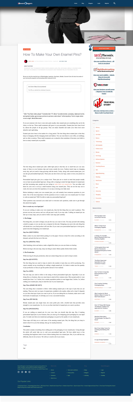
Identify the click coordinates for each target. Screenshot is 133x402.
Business (98, 162)
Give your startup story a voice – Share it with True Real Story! (104, 112)
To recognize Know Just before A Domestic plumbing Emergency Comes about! (103, 250)
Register (107, 3)
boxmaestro (98, 230)
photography (99, 145)
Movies (97, 152)
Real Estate (99, 180)
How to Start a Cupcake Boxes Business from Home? (102, 273)
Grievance (53, 375)
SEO (97, 169)
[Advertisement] (54, 153)
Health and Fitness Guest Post (34, 387)
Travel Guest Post (22, 385)
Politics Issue (99, 148)
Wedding (98, 177)
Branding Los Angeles (100, 342)
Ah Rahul (97, 334)
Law (97, 187)
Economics (98, 198)
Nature (97, 138)
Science (98, 201)
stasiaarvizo (98, 254)
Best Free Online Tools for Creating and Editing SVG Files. (102, 329)
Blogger (97, 220)
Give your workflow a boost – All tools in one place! (104, 62)
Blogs (85, 370)
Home (75, 3)
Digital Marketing (100, 173)
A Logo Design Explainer (102, 339)
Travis (96, 266)
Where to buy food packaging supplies (100, 226)
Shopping (98, 194)
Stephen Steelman (99, 241)
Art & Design (27, 49)
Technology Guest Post (34, 385)
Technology (99, 141)
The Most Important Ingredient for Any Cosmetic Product (100, 262)
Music (97, 184)
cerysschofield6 (99, 287)
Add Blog (86, 375)
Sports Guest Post (78, 385)
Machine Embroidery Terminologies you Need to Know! (102, 318)
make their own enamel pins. (64, 184)
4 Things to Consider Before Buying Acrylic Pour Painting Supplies (102, 237)
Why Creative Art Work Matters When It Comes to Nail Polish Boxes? (102, 295)
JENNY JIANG (31, 61)
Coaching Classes (100, 166)
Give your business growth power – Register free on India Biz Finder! (104, 91)
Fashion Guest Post (68, 385)
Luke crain (97, 299)
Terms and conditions (73, 370)
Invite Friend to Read (104, 48)
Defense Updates (100, 159)
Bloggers (91, 3)
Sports (97, 131)
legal (69, 375)
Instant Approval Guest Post (92, 385)
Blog (83, 3)
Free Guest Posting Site (106, 385)
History (98, 127)
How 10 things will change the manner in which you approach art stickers (102, 306)
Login (98, 3)
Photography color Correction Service (100, 216)
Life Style (98, 134)
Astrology (98, 155)
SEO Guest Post (45, 385)
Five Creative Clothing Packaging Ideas (101, 284)
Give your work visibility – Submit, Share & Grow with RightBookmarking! (104, 77)
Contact (53, 372)
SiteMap (103, 375)
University (98, 191)
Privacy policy (71, 372)
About (52, 370)
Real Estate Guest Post (56, 385)
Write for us (53, 378)
